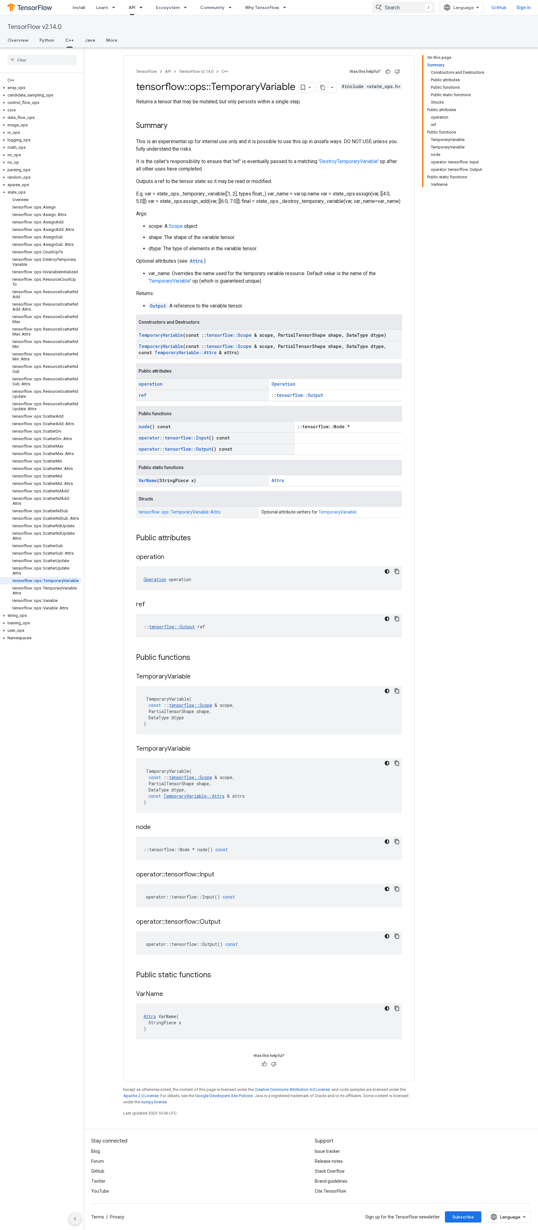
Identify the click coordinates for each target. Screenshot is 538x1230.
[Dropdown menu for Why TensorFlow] (286, 7)
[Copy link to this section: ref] (151, 604)
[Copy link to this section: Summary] (174, 126)
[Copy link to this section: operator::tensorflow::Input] (220, 875)
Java (90, 40)
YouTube (100, 1191)
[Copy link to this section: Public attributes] (197, 538)
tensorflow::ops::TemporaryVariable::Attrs (179, 511)
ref (142, 395)
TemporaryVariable (169, 281)
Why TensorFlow (262, 7)
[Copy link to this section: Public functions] (196, 658)
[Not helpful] (397, 71)
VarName (148, 480)
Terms (97, 1216)
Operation (283, 384)
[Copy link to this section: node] (157, 827)
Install (79, 7)
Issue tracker (327, 1151)
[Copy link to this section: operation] (170, 557)
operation (151, 384)
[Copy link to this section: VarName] (169, 994)
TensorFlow (146, 71)
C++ (69, 40)
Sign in (524, 7)
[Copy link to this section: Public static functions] (217, 975)
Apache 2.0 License (140, 1095)
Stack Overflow (330, 1171)
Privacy (117, 1216)
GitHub (499, 7)
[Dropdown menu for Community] (231, 7)
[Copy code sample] (397, 571)
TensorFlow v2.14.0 (34, 27)
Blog (95, 1151)
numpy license (154, 1102)
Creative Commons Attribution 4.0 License (292, 1089)
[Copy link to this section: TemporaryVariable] (197, 677)
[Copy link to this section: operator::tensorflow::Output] (226, 922)
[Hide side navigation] (75, 1219)
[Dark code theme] (387, 571)
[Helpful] (388, 71)
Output (158, 306)
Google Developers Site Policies (224, 1095)
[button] (40, 88)
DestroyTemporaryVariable (348, 161)
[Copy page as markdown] (322, 87)
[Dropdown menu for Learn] (115, 7)
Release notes (329, 1161)
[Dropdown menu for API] (142, 7)
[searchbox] (41, 60)
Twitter (98, 1181)
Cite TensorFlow (330, 1191)
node (144, 427)
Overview (17, 40)
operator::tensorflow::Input (174, 438)
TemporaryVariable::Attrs (185, 352)
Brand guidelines (331, 1181)
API (132, 7)
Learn (102, 7)
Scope (176, 226)
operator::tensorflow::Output (175, 449)
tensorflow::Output (299, 395)
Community (212, 7)
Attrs (196, 261)
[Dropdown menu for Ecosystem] (187, 7)
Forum (97, 1161)
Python (47, 40)
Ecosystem (168, 7)
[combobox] (403, 7)
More (111, 40)
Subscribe (463, 1217)
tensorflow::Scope (229, 335)
